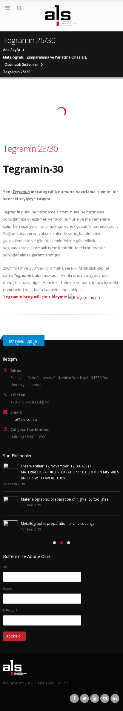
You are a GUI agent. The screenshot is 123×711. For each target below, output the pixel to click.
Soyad (7, 588)
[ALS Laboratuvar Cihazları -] (61, 15)
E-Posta (10, 610)
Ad (5, 566)
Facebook (74, 698)
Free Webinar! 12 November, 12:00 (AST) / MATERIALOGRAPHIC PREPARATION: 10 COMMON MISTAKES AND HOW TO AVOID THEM (70, 472)
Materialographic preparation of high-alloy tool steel (65, 499)
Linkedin (114, 698)
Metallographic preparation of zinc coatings (58, 523)
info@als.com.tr (23, 419)
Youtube (94, 698)
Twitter (84, 698)
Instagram (104, 698)
